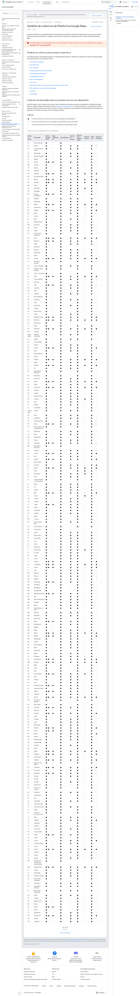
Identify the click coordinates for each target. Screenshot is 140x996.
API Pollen (33, 82)
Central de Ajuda (44, 45)
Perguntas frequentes (29, 971)
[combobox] (109, 1)
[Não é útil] (102, 22)
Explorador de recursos (29, 974)
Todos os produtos (92, 986)
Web (53, 976)
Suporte (82, 976)
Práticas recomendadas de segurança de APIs (35, 979)
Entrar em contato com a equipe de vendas (91, 974)
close (137, 7)
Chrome (51, 986)
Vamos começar (28, 976)
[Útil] (100, 22)
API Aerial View (34, 65)
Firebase (59, 986)
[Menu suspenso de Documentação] (53, 2)
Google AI (81, 986)
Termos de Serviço (85, 979)
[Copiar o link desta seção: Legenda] (35, 115)
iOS (53, 974)
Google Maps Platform (47, 22)
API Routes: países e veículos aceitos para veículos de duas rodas (49, 85)
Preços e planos (84, 971)
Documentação (47, 2)
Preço (38, 2)
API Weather (33, 94)
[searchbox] (11, 13)
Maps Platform (17, 2)
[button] (10, 50)
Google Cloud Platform (70, 986)
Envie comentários (96, 26)
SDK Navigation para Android (38, 73)
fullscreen (135, 7)
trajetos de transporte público (65, 106)
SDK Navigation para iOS (37, 76)
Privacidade (38, 992)
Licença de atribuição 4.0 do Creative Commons (80, 939)
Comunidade (65, 2)
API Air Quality (34, 68)
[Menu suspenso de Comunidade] (71, 2)
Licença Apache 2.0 (42, 941)
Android (54, 971)
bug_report (132, 7)
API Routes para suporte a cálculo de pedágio (43, 88)
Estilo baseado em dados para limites (41, 70)
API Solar (33, 91)
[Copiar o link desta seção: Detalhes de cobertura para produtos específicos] (72, 53)
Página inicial (30, 22)
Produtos (31, 2)
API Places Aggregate (36, 79)
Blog (57, 2)
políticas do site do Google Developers (71, 941)
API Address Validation (36, 62)
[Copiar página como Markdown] (34, 29)
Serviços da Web (56, 979)
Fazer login (135, 2)
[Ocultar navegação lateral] (19, 993)
